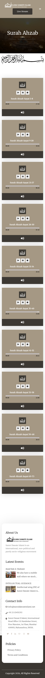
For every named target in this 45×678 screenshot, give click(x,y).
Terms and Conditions (18, 655)
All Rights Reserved (30, 673)
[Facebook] (11, 634)
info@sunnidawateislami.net (21, 607)
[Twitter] (8, 634)
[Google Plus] (19, 634)
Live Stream (22, 11)
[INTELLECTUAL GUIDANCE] (11, 589)
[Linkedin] (15, 634)
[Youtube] (28, 634)
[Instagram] (24, 634)
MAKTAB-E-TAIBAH (15, 569)
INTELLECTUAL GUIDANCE (18, 583)
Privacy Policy (14, 650)
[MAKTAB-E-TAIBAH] (11, 575)
